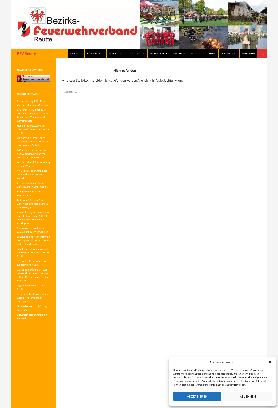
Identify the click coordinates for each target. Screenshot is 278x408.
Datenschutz (229, 53)
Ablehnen (248, 396)
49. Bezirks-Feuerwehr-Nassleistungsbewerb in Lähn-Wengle (32, 174)
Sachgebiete (157, 53)
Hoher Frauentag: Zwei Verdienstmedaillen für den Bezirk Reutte (33, 129)
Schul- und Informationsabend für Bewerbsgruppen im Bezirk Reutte (33, 252)
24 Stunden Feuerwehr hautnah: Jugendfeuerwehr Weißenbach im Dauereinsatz (32, 153)
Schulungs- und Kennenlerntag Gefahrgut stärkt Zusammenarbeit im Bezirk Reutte (33, 240)
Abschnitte (135, 53)
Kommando (94, 53)
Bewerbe (178, 53)
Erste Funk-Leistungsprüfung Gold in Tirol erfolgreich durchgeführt (32, 297)
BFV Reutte (26, 53)
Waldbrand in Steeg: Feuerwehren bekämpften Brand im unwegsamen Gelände (32, 141)
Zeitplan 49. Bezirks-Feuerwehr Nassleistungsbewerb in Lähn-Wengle (32, 204)
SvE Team (196, 53)
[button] (270, 362)
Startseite (76, 53)
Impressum (248, 53)
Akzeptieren (197, 396)
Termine (211, 53)
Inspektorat (116, 53)
